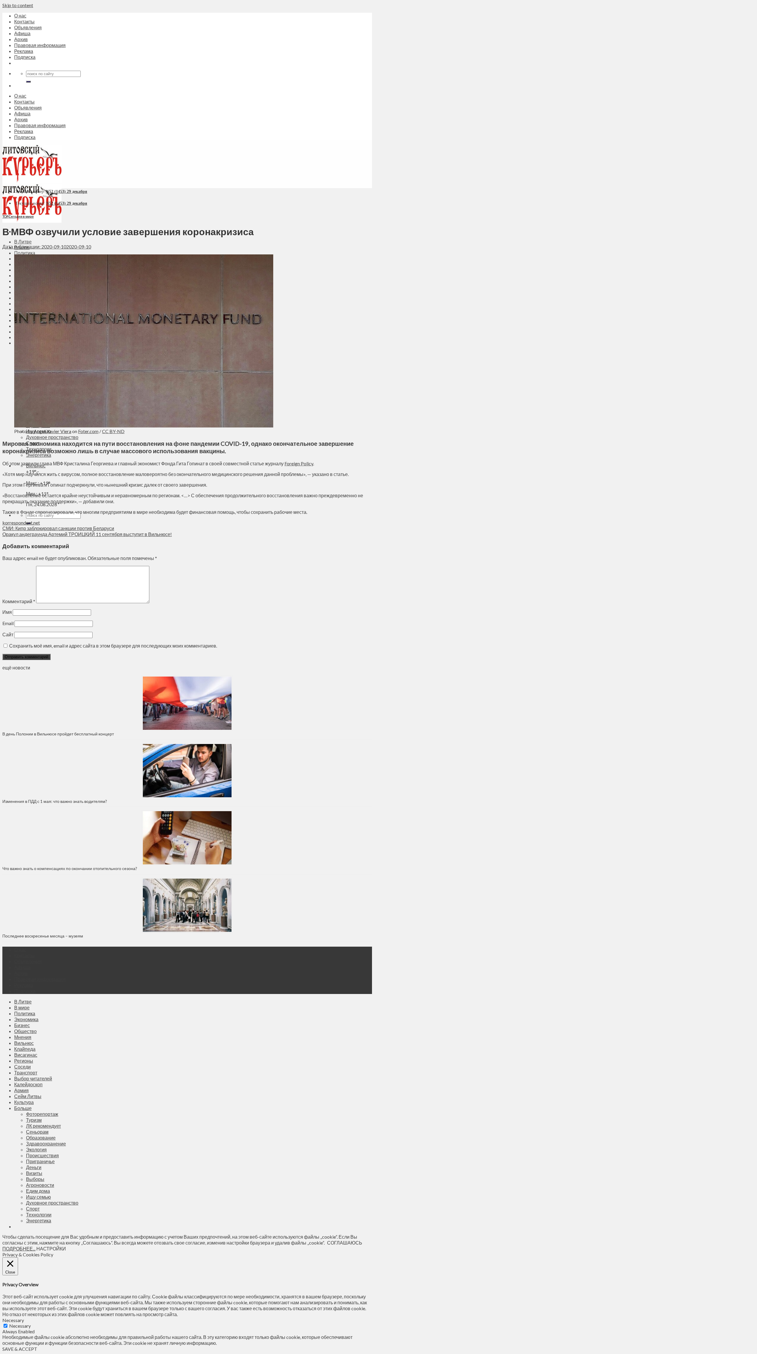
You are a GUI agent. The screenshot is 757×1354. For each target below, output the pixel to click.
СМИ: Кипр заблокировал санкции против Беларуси (58, 528)
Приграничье (40, 1161)
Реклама (23, 51)
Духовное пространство (52, 437)
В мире (22, 1007)
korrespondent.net (21, 522)
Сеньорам (37, 1131)
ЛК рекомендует (43, 1126)
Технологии (38, 1214)
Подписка (24, 57)
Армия (21, 1090)
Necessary (20, 1326)
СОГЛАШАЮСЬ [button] (344, 1242)
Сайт (7, 634)
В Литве (23, 241)
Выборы (35, 1179)
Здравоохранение (46, 1143)
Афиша (22, 33)
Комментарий (18, 601)
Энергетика (38, 455)
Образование (41, 1137)
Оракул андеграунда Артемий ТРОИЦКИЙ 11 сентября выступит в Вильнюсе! (87, 534)
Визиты (34, 1173)
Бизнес (22, 1025)
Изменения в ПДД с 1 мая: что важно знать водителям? (54, 801)
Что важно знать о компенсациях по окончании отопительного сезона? (69, 868)
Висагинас (25, 1055)
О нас (20, 15)
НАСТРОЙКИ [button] (51, 1248)
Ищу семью (38, 1197)
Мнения (22, 1037)
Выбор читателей (33, 1078)
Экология (36, 1149)
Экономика (26, 1019)
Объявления (28, 27)
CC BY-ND (113, 431)
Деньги (33, 1167)
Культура (24, 1102)
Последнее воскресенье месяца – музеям (43, 935)
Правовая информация (40, 45)
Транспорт (25, 1072)
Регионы (23, 1060)
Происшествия (42, 1155)
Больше (23, 1108)
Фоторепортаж (42, 1114)
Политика (24, 253)
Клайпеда (24, 1049)
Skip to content (17, 5)
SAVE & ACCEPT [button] (19, 1349)
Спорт (33, 1208)
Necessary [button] (13, 1320)
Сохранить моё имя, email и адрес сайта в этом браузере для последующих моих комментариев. (113, 645)
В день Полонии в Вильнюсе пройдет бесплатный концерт (58, 733)
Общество (25, 1031)
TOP (5, 216)
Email (8, 623)
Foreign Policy (298, 463)
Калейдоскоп (28, 1084)
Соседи (22, 1066)
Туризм (34, 1120)
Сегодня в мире (21, 216)
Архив (21, 39)
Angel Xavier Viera (52, 431)
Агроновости (40, 1185)
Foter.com (88, 431)
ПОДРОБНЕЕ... (18, 1248)
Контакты (24, 21)
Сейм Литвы (27, 1096)
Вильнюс (24, 1043)
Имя (7, 612)
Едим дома (38, 1191)
